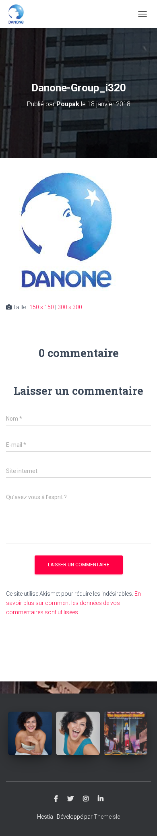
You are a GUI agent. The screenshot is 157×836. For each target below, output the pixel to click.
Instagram (86, 799)
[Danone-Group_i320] (66, 230)
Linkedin (100, 799)
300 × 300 (70, 307)
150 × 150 (41, 307)
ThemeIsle (107, 816)
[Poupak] (19, 14)
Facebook (56, 799)
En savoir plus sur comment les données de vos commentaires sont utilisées (73, 602)
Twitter (70, 799)
